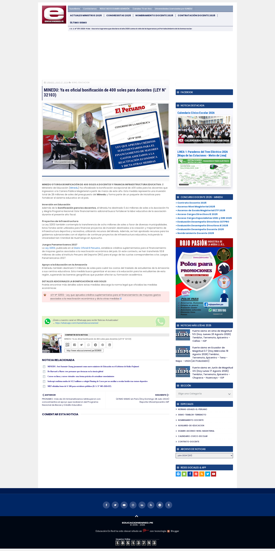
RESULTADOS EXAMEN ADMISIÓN (114, 8)
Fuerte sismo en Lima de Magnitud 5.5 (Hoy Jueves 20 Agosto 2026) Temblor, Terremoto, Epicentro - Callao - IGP (212, 336)
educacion (83, 82)
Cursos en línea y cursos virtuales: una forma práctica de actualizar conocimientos (81, 376)
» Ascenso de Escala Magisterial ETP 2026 (200, 210)
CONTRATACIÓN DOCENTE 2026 (196, 15)
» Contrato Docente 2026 (191, 202)
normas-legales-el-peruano (192, 409)
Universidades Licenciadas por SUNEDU (173, 8)
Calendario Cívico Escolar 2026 (196, 112)
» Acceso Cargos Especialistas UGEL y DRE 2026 (204, 218)
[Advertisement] (137, 55)
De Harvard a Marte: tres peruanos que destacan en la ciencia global (75, 371)
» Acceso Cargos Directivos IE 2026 (197, 214)
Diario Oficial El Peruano (87, 248)
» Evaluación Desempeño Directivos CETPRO (202, 221)
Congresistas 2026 (118, 15)
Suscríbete (74, 8)
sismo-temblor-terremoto (192, 414)
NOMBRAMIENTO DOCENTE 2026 (154, 15)
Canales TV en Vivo (142, 8)
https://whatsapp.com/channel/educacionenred (76, 323)
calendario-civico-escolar (193, 436)
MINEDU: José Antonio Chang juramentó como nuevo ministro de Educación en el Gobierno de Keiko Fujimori (93, 366)
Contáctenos (90, 8)
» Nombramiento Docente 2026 (195, 233)
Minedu (74, 187)
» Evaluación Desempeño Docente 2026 (200, 229)
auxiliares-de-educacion (191, 425)
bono (74, 82)
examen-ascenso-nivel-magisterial (196, 431)
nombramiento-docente (191, 420)
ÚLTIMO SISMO (78, 22)
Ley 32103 (50, 248)
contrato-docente (188, 441)
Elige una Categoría (190, 393)
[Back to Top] (136, 516)
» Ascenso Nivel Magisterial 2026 (195, 206)
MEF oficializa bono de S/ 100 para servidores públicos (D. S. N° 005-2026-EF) (79, 386)
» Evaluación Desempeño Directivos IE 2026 (202, 225)
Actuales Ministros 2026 (86, 15)
